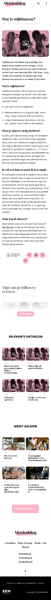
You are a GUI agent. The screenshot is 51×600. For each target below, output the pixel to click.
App (25, 261)
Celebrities (10, 543)
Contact (41, 583)
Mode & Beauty (25, 543)
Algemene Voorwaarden (26, 583)
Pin (42, 255)
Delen (29, 255)
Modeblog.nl (25, 553)
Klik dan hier (8, 227)
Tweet (36, 255)
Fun (3, 23)
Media (38, 543)
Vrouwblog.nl (25, 557)
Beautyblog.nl (25, 561)
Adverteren (11, 583)
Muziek (25, 547)
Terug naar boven (24, 509)
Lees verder (25, 314)
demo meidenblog (33, 23)
